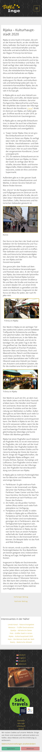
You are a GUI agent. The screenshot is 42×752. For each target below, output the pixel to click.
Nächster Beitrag (21, 601)
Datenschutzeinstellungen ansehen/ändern (19, 744)
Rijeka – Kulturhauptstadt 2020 (21, 636)
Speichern (11, 748)
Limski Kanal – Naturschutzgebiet (21, 624)
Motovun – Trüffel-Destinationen (21, 627)
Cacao (30, 108)
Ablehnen (30, 748)
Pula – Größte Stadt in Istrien (21, 633)
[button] (21, 677)
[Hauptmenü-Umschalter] (37, 8)
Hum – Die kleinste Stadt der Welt (21, 639)
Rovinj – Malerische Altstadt (21, 642)
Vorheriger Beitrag (21, 597)
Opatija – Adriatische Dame (21, 630)
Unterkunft (21, 726)
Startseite (21, 720)
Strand (21, 729)
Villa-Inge (21, 723)
